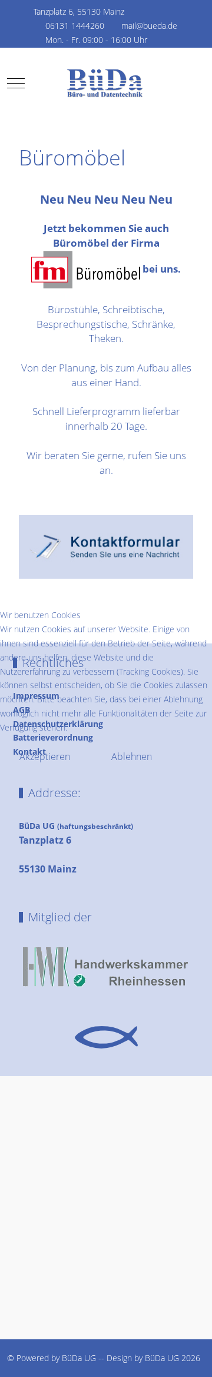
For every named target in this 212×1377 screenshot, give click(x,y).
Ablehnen (131, 756)
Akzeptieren (44, 756)
